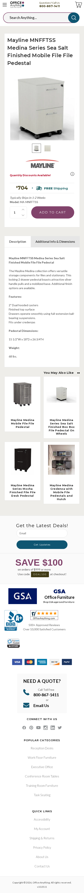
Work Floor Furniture (42, 757)
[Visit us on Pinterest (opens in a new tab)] (31, 728)
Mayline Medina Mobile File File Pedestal (22, 423)
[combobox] (38, 17)
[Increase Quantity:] (23, 209)
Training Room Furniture (42, 785)
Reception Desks (42, 748)
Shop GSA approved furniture (58, 601)
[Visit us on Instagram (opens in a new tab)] (45, 728)
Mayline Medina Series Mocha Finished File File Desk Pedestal (22, 490)
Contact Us (42, 866)
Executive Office (42, 767)
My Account (42, 829)
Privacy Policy (42, 847)
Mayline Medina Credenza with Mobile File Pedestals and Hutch (61, 492)
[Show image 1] (36, 148)
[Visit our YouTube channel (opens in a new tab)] (38, 728)
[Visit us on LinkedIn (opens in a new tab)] (53, 728)
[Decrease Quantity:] (23, 215)
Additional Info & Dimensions (55, 241)
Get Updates (42, 544)
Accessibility (42, 819)
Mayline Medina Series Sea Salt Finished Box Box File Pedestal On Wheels (61, 426)
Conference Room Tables (42, 776)
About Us (42, 857)
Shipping (35, 838)
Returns (48, 838)
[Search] (74, 17)
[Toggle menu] (4, 4)
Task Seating (42, 795)
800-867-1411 (49, 6)
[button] (72, 174)
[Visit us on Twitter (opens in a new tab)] (60, 728)
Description (17, 241)
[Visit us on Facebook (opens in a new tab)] (24, 728)
